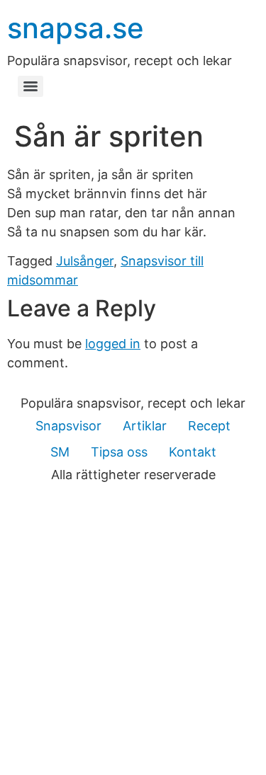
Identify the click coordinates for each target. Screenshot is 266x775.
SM (60, 451)
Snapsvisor (68, 425)
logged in (112, 343)
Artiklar (145, 425)
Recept (209, 425)
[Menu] (30, 86)
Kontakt (192, 451)
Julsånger (84, 260)
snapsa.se (75, 28)
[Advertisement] (133, 635)
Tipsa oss (119, 451)
